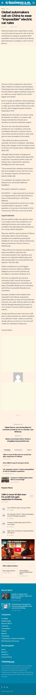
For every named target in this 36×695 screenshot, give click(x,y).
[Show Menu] (2, 3)
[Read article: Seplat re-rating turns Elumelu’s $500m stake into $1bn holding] (5, 596)
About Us (4, 652)
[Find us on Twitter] (4, 687)
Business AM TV (6, 623)
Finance (3, 631)
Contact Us (5, 654)
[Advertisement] (18, 64)
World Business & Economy (10, 641)
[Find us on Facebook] (1, 687)
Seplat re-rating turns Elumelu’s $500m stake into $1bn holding (22, 596)
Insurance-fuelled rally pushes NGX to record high (22, 479)
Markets (4, 633)
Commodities (5, 628)
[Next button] (33, 565)
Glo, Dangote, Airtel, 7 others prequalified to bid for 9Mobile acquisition (18, 470)
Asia (7, 8)
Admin (5, 27)
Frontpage (4, 618)
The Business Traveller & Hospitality (13, 638)
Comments (5, 626)
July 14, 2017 (13, 27)
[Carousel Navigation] (32, 565)
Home (3, 8)
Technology (5, 636)
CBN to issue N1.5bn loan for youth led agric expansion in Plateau (17, 455)
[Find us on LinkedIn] (7, 687)
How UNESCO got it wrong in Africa (16, 463)
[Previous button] (30, 565)
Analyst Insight (6, 621)
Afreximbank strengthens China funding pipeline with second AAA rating (22, 606)
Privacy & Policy (6, 657)
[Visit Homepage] (18, 3)
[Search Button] (34, 3)
